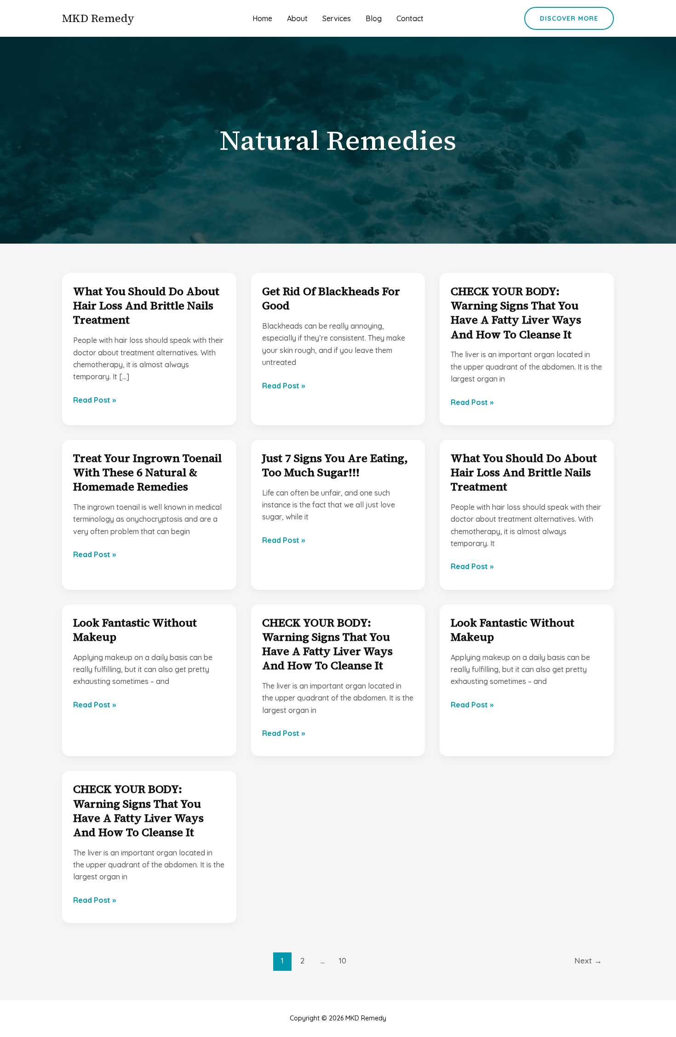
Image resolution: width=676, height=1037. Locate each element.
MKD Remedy (98, 18)
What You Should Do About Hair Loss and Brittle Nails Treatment (146, 305)
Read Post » (94, 400)
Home (262, 18)
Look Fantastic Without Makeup (135, 629)
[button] (569, 18)
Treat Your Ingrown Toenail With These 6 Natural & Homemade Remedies (147, 472)
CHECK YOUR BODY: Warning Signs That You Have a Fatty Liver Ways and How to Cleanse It (516, 313)
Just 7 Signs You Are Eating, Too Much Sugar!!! (335, 465)
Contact (410, 18)
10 (342, 960)
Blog (374, 18)
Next (588, 960)
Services (336, 18)
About (297, 18)
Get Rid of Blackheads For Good (331, 298)
